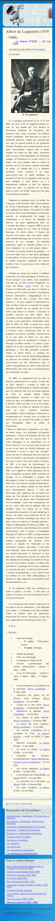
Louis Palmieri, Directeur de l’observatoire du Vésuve (26, 895)
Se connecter (21, 915)
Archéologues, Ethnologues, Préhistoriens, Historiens (25, 822)
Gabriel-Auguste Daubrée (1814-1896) (23, 872)
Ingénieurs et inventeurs (17, 840)
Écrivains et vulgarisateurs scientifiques (24, 833)
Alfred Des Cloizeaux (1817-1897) (21, 875)
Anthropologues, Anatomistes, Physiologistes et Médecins (28, 817)
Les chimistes (13, 843)
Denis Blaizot (39, 49)
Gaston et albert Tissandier (19, 837)
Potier (28, 286)
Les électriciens (14, 847)
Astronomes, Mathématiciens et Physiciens (26, 827)
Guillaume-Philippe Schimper (19, 890)
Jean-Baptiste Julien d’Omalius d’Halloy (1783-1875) (27, 886)
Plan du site (8, 915)
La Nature (44, 743)
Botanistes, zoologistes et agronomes (23, 830)
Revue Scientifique (37, 689)
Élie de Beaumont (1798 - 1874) (21, 882)
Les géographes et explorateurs (21, 850)
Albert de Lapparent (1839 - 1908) (22, 902)
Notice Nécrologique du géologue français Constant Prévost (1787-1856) (25, 867)
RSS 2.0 (40, 915)
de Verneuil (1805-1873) (17, 878)
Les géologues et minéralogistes (22, 853)
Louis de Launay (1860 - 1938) (20, 899)
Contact (31, 915)
